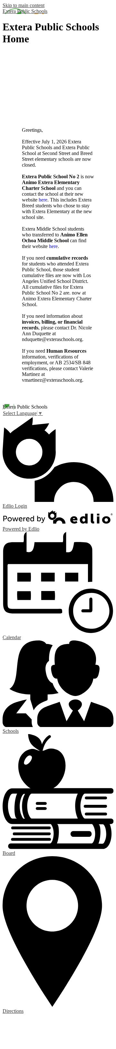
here (43, 200)
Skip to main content (23, 5)
